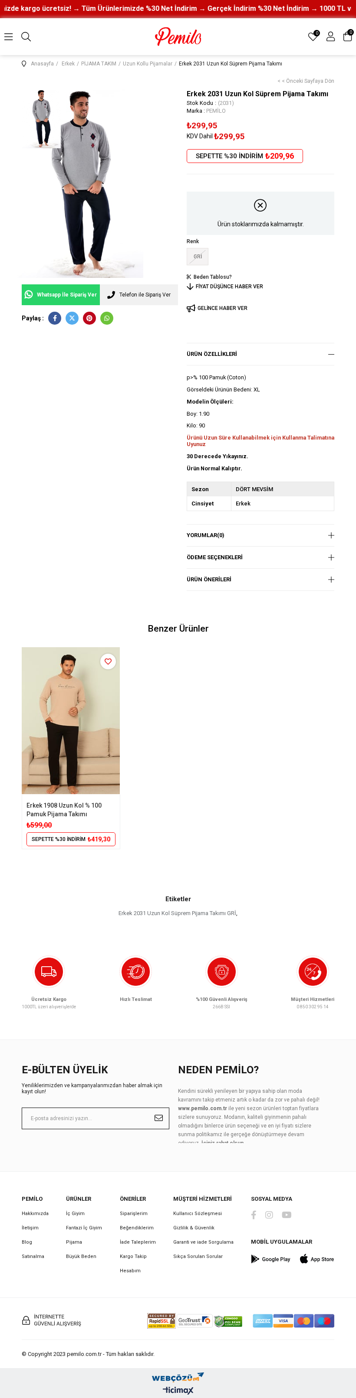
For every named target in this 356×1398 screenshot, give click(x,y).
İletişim (30, 1228)
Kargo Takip (133, 1256)
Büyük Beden (81, 1256)
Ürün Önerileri (209, 579)
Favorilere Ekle (108, 661)
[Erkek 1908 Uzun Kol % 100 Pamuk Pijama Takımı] (71, 721)
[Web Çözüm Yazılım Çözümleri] (178, 1375)
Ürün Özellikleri (212, 354)
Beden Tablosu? (213, 277)
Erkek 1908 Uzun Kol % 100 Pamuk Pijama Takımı (64, 810)
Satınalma (33, 1256)
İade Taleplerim (138, 1242)
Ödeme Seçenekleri (215, 557)
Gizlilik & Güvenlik (193, 1228)
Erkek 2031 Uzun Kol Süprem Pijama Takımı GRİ (177, 913)
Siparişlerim (134, 1213)
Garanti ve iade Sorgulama (203, 1242)
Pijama (74, 1242)
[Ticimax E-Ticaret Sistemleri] (178, 1391)
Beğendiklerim (137, 1228)
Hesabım (130, 1271)
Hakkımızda (35, 1213)
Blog (27, 1242)
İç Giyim (75, 1213)
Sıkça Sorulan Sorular (198, 1256)
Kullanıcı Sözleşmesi (197, 1213)
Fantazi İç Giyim (84, 1228)
